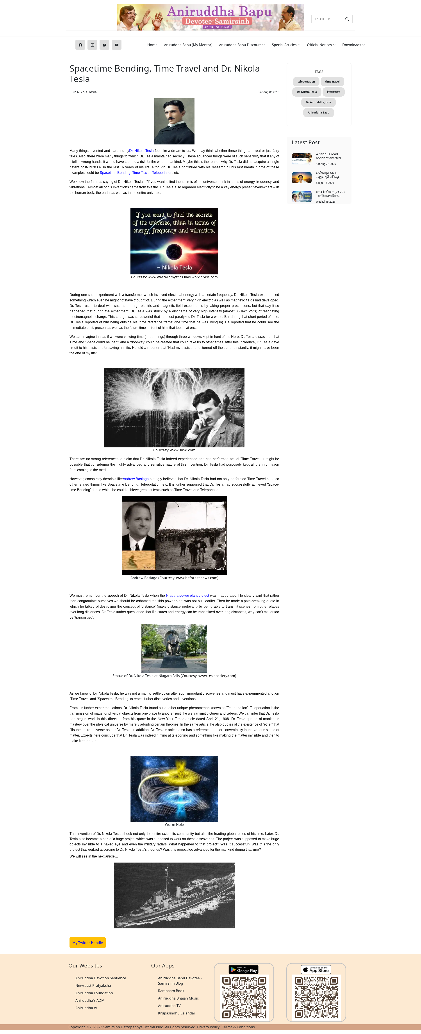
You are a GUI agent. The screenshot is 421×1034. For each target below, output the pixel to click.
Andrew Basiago (136, 479)
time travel (332, 81)
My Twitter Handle (87, 942)
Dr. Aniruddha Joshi (318, 102)
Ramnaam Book (171, 990)
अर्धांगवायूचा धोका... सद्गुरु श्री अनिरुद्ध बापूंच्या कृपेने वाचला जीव (330, 175)
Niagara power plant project (187, 595)
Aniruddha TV (169, 1005)
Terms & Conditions (238, 1027)
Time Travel (141, 173)
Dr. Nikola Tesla (84, 92)
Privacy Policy (208, 1027)
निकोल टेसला (333, 92)
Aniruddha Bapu (318, 112)
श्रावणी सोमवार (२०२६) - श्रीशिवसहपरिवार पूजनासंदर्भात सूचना (330, 193)
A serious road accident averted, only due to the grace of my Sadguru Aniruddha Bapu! (331, 156)
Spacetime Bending (115, 173)
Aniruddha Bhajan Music (178, 998)
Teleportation (162, 173)
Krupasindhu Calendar (176, 1013)
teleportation (306, 81)
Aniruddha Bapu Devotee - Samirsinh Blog (180, 981)
